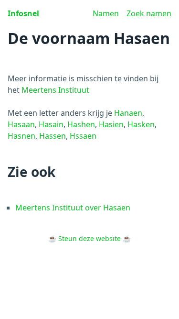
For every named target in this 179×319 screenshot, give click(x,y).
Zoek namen (148, 13)
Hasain (51, 124)
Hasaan (21, 124)
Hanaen (128, 113)
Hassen (52, 136)
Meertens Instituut (55, 90)
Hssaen (83, 136)
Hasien (111, 124)
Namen (106, 13)
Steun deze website (89, 238)
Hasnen (21, 136)
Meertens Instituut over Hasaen (72, 207)
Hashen (81, 124)
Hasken (141, 124)
